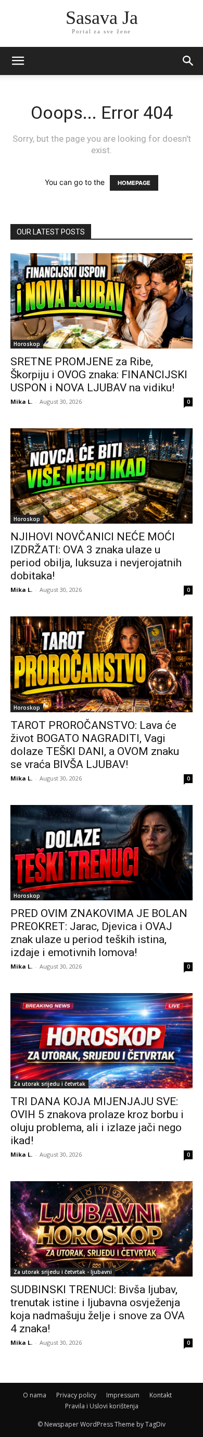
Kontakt (160, 1395)
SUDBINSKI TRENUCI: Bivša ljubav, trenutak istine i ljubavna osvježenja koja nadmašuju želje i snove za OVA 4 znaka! (97, 1309)
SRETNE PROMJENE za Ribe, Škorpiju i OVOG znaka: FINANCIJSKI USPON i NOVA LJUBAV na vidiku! (98, 374)
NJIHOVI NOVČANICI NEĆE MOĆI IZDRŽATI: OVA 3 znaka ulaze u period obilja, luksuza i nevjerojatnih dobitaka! (96, 556)
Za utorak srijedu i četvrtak (49, 1083)
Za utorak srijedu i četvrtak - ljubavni (63, 1271)
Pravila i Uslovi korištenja (101, 1406)
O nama (34, 1395)
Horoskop (27, 344)
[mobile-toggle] (17, 61)
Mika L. (21, 401)
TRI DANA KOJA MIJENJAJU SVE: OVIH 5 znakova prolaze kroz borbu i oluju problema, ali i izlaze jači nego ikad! (97, 1121)
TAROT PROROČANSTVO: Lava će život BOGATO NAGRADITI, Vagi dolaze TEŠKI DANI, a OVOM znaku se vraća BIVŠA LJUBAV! (94, 745)
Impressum (122, 1395)
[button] (188, 61)
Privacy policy (76, 1395)
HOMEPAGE (134, 183)
